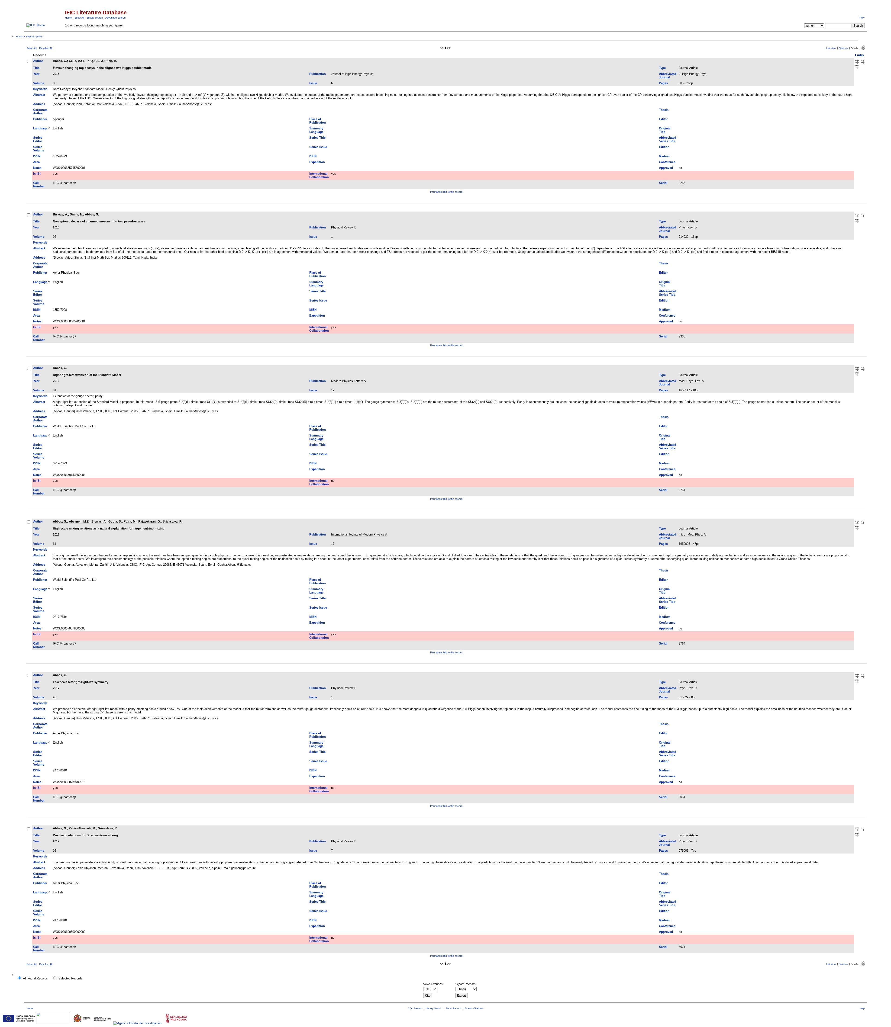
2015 (56, 74)
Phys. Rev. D (688, 227)
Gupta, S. (115, 521)
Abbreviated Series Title (667, 139)
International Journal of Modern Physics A (359, 534)
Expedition (317, 162)
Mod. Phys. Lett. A (691, 381)
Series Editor (37, 139)
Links (859, 55)
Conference (667, 162)
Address (39, 104)
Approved (666, 168)
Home (68, 17)
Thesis (663, 110)
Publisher (40, 119)
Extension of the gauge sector (73, 396)
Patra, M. (130, 521)
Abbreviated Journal (667, 75)
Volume (38, 83)
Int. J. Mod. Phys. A (692, 534)
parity (99, 396)
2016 (56, 381)
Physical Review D (343, 227)
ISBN (312, 156)
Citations (843, 48)
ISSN (36, 156)
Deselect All (45, 48)
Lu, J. (100, 61)
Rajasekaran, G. (149, 521)
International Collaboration (319, 175)
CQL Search (415, 1008)
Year (36, 74)
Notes (37, 168)
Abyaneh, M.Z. (79, 521)
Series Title (317, 137)
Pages (663, 83)
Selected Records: (70, 978)
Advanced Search (115, 17)
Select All (31, 48)
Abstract (39, 94)
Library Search (434, 1008)
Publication (317, 74)
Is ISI (37, 173)
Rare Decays (61, 89)
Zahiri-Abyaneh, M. (82, 828)
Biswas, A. (60, 214)
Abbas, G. (60, 61)
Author (38, 61)
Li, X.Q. (88, 61)
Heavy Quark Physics (121, 89)
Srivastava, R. (172, 521)
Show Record (453, 1008)
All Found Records (35, 978)
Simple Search (95, 17)
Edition (664, 147)
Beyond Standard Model (88, 89)
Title (36, 68)
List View (831, 48)
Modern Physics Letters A (348, 381)
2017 (56, 688)
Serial (663, 183)
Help (862, 1008)
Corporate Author (40, 111)
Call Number (39, 184)
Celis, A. (75, 61)
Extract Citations (474, 1008)
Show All (79, 17)
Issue (313, 83)
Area (36, 162)
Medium (665, 156)
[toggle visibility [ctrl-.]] (13, 975)
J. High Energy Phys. (693, 74)
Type (662, 68)
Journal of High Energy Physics (352, 74)
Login (862, 17)
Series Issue (318, 147)
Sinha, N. (76, 214)
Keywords (40, 89)
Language (40, 128)
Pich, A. (111, 61)
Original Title (665, 130)
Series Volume (38, 148)
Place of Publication (317, 120)
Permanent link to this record (446, 191)
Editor (663, 119)
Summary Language (316, 130)
